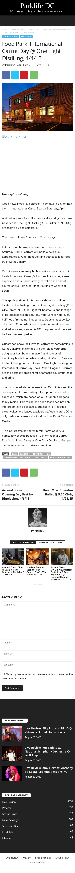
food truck (37, 454)
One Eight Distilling (60, 457)
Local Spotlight (10, 820)
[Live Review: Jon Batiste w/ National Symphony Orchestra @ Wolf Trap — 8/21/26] (12, 753)
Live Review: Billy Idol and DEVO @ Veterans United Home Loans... (48, 730)
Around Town (18, 29)
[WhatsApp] (34, 75)
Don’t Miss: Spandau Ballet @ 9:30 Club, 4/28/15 (58, 494)
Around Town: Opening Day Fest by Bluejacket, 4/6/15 (17, 494)
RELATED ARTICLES (23, 542)
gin (48, 454)
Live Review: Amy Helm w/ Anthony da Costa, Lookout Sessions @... (49, 770)
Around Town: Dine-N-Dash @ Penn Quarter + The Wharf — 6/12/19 (13, 571)
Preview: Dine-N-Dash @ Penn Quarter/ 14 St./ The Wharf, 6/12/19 (36, 571)
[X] (15, 75)
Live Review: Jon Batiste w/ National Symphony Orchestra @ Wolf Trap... (47, 751)
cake (14, 454)
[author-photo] (37, 517)
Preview (6, 808)
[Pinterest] (24, 75)
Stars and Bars (10, 826)
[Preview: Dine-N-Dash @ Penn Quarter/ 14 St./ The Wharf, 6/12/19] (37, 556)
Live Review (9, 802)
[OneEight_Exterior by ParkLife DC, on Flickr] (37, 159)
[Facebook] (6, 75)
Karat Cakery (40, 457)
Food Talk (33, 29)
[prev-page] (35, 586)
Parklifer (10, 64)
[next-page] (40, 586)
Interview (7, 838)
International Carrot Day (17, 457)
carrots (24, 454)
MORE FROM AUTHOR (50, 542)
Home (5, 29)
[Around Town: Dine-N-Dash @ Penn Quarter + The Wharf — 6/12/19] (13, 556)
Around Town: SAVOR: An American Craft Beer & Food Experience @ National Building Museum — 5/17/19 (61, 573)
